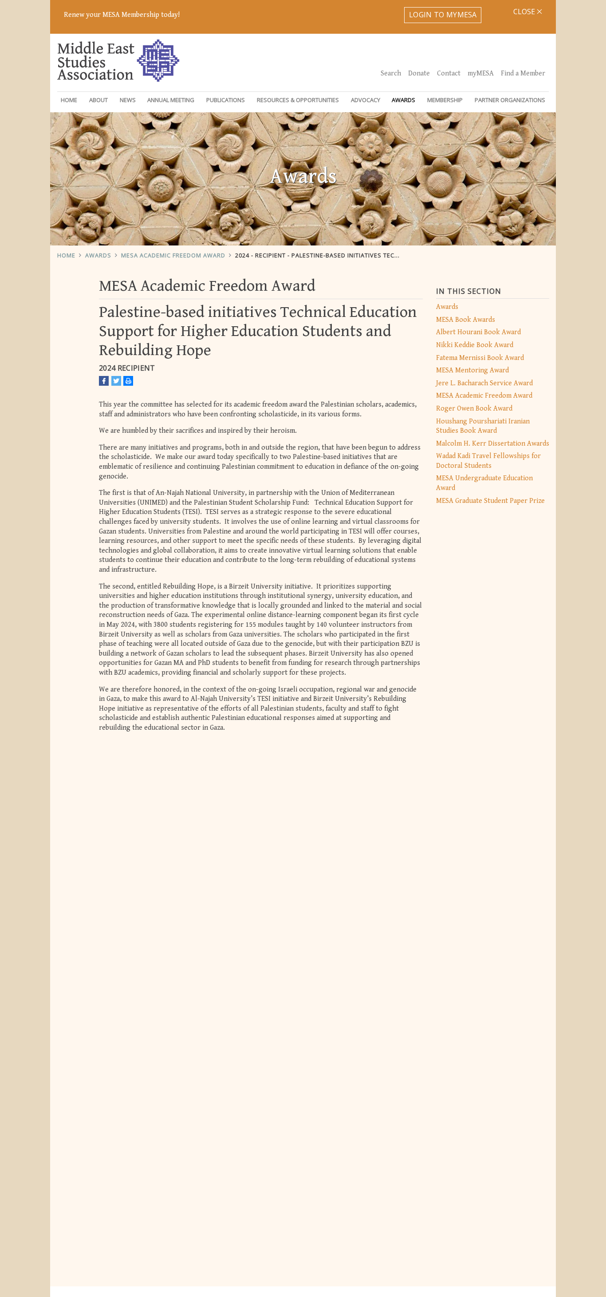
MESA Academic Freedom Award (173, 255)
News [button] (128, 100)
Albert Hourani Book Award (478, 332)
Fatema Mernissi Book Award (480, 358)
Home (69, 100)
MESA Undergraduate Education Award (484, 483)
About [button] (98, 100)
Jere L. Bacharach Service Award (484, 383)
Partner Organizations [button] (510, 100)
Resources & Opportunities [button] (298, 100)
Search (391, 73)
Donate (419, 73)
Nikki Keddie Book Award (474, 345)
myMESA (481, 73)
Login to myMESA (443, 15)
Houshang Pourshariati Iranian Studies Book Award (483, 426)
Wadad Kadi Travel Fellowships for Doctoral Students (488, 461)
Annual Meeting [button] (170, 100)
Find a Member (523, 73)
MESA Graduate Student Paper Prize (490, 501)
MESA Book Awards (465, 320)
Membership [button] (445, 100)
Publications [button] (225, 100)
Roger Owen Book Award (474, 408)
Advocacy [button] (365, 100)
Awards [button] (403, 100)
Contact (448, 73)
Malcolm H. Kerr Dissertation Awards (492, 443)
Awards (98, 255)
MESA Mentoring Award (472, 370)
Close (525, 11)
